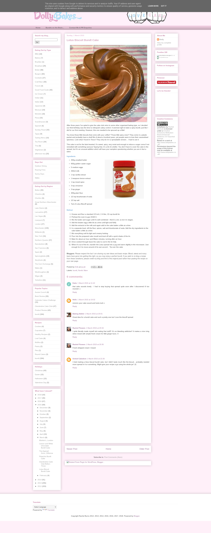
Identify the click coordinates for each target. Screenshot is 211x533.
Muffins (38, 342)
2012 (40, 486)
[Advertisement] (108, 424)
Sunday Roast (40, 130)
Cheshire (38, 194)
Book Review (40, 296)
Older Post (144, 449)
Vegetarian (39, 150)
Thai (36, 146)
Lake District (39, 208)
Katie (75, 283)
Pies (36, 350)
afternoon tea (40, 154)
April (42, 434)
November (44, 411)
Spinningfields (40, 256)
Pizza (37, 118)
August (43, 421)
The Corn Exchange (42, 264)
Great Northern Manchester (45, 202)
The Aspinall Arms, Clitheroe (46, 452)
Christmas (39, 370)
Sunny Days (39, 174)
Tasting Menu (40, 138)
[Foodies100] (162, 57)
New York (38, 236)
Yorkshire (38, 280)
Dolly (161, 39)
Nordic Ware (83, 270)
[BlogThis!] (94, 267)
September (44, 417)
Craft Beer (39, 82)
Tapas (37, 134)
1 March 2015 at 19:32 (86, 300)
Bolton (37, 190)
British (37, 70)
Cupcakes (39, 330)
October (43, 414)
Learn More (153, 6)
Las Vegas (39, 216)
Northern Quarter (41, 240)
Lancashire (39, 212)
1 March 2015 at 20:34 (95, 328)
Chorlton (38, 198)
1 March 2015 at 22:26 (96, 359)
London (38, 224)
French (37, 86)
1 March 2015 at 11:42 (86, 283)
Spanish (38, 126)
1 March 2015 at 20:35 (95, 344)
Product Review (41, 310)
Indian (37, 98)
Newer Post (72, 449)
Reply (75, 292)
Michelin (38, 114)
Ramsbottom (40, 244)
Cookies (38, 326)
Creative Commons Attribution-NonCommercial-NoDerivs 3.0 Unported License (166, 135)
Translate (51, 510)
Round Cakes (40, 354)
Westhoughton (40, 272)
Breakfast (38, 66)
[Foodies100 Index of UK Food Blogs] (167, 55)
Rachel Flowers (79, 328)
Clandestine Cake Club (44, 306)
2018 (40, 395)
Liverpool (38, 220)
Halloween (39, 378)
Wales (37, 268)
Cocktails (38, 78)
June (42, 427)
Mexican (38, 110)
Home (38, 28)
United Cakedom (79, 359)
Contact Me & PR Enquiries (80, 28)
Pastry (37, 346)
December (44, 408)
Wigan (37, 276)
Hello (75, 300)
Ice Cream (39, 94)
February (43, 475)
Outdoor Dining (41, 166)
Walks (37, 178)
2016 (40, 401)
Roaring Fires (40, 170)
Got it (164, 6)
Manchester (39, 228)
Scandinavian (40, 122)
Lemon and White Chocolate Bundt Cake (46, 446)
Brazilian (38, 62)
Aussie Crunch (40, 292)
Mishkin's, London (46, 440)
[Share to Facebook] (99, 267)
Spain (37, 252)
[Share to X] (96, 267)
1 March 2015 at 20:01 (94, 314)
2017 (40, 398)
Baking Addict (78, 314)
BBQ (36, 54)
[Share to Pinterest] (101, 267)
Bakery (37, 58)
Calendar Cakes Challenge (45, 300)
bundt (75, 270)
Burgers (38, 74)
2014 (40, 480)
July (41, 424)
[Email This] (92, 267)
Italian (37, 102)
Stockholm (39, 260)
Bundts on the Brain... (55, 28)
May (41, 431)
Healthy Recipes (41, 334)
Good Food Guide (42, 90)
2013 (40, 483)
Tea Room (39, 142)
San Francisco (40, 248)
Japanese (38, 106)
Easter (37, 374)
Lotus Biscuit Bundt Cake (44, 470)
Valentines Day (40, 382)
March (42, 437)
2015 (40, 405)
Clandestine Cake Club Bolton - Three (46, 464)
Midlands (38, 232)
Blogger (137, 516)
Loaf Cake (39, 338)
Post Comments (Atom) (113, 457)
